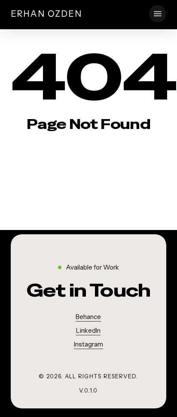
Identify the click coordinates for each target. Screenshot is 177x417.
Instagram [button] (88, 344)
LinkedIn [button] (88, 330)
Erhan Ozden (46, 13)
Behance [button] (88, 317)
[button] (157, 13)
